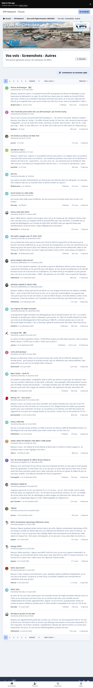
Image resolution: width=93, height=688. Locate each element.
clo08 (20, 214)
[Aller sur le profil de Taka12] (6, 441)
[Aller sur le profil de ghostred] (6, 398)
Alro (20, 90)
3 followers (64, 326)
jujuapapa (22, 486)
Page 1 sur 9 (48, 81)
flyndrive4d (23, 114)
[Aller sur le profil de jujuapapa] (6, 484)
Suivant (32, 81)
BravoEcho (14, 229)
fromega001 (23, 462)
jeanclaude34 (15, 415)
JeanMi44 (22, 152)
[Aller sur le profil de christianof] (6, 352)
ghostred (22, 400)
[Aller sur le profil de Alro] (6, 88)
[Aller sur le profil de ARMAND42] (6, 261)
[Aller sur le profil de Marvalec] (6, 174)
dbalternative (15, 105)
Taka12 (21, 443)
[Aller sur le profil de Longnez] (6, 333)
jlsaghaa (14, 129)
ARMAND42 (23, 262)
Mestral (21, 570)
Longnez (22, 335)
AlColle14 (14, 326)
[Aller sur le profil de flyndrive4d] (6, 112)
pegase (21, 524)
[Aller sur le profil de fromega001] (6, 460)
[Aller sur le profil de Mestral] (6, 568)
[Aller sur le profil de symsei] (6, 136)
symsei (21, 138)
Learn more (4, 4)
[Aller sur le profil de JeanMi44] (6, 150)
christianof (22, 354)
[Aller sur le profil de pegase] (6, 522)
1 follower (62, 105)
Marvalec (22, 176)
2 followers (62, 345)
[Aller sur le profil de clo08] (6, 212)
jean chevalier (15, 501)
